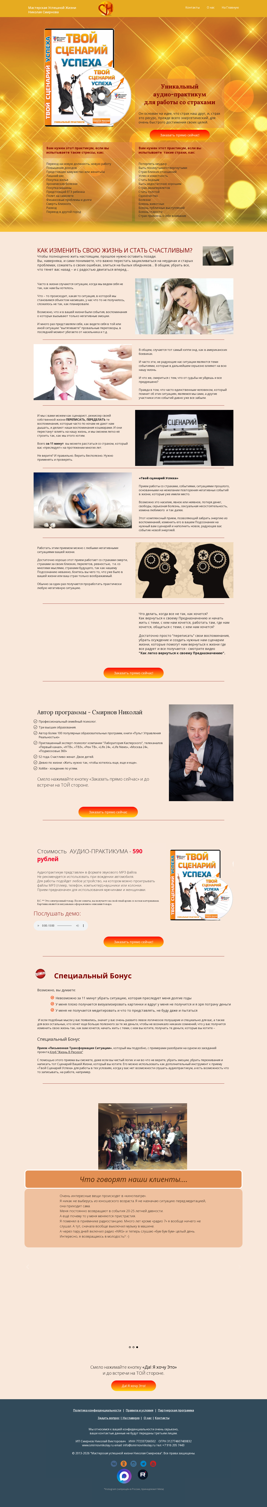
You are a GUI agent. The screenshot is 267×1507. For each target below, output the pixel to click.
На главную (131, 1418)
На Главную (230, 7)
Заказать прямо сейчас (108, 812)
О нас (211, 7)
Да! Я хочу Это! (133, 1386)
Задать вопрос (109, 1418)
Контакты (192, 7)
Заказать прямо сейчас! (179, 135)
